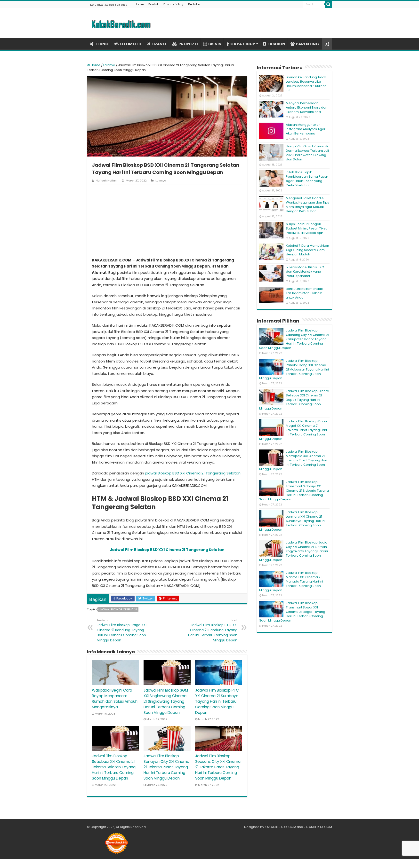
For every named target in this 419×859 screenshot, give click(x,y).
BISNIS (214, 44)
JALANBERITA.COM (318, 827)
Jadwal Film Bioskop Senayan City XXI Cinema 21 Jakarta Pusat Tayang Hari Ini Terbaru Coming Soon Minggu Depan (166, 767)
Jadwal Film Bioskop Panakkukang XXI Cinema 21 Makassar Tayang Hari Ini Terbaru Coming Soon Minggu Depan (294, 369)
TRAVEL (159, 44)
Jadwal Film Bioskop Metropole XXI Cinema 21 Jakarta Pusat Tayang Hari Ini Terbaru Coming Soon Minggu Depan (293, 460)
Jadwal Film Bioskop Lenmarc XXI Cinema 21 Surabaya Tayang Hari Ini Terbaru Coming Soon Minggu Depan (292, 521)
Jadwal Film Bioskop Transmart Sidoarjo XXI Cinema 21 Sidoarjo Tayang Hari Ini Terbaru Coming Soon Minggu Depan (294, 491)
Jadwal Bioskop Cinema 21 (118, 609)
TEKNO (101, 44)
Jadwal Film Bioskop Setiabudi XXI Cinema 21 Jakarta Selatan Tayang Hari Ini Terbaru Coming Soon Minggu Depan (114, 767)
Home (139, 4)
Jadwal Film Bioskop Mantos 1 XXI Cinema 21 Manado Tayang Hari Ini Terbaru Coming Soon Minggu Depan (291, 581)
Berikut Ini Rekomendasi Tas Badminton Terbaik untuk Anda (304, 293)
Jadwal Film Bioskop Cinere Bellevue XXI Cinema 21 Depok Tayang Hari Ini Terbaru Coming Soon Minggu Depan (294, 400)
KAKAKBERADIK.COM (280, 827)
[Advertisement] (167, 221)
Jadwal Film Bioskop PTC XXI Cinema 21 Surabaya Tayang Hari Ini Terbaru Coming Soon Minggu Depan (217, 701)
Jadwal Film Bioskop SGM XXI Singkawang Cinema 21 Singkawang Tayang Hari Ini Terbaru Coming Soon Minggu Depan (166, 701)
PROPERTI (188, 44)
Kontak (153, 4)
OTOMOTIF (131, 44)
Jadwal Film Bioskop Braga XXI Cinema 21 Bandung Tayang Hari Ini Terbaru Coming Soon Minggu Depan (121, 630)
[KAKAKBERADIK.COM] (121, 23)
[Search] (328, 4)
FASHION (276, 44)
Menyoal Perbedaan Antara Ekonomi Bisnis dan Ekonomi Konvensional (306, 107)
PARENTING (307, 44)
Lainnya (109, 65)
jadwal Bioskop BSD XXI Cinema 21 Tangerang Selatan (193, 473)
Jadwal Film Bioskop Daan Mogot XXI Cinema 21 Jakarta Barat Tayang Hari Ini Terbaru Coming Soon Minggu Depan (293, 430)
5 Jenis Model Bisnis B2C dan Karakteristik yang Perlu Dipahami (305, 271)
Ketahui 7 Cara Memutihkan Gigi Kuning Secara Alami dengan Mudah (307, 250)
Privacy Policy (173, 4)
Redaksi (194, 4)
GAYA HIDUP (242, 44)
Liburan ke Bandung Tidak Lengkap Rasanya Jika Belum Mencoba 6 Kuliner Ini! (306, 84)
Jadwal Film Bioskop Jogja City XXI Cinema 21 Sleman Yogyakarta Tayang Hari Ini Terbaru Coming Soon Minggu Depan (293, 551)
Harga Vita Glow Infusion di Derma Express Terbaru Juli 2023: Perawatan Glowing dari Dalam (307, 153)
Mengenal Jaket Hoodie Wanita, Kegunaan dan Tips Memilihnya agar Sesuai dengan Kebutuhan (307, 204)
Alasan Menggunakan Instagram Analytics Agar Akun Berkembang (305, 129)
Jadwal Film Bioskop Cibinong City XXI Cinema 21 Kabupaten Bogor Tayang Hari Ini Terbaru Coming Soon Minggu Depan (294, 339)
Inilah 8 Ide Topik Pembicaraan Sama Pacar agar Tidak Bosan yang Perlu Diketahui (307, 179)
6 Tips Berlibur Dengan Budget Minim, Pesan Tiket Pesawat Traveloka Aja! (306, 228)
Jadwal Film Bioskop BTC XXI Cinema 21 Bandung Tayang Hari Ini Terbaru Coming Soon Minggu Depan (212, 630)
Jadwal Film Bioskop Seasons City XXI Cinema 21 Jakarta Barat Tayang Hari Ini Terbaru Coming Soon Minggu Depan (218, 767)
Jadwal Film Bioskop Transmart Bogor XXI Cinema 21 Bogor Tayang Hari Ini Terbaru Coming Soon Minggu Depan (292, 612)
